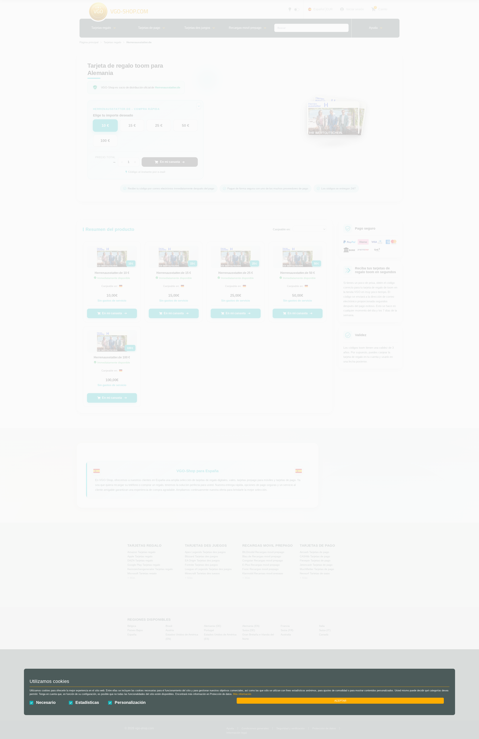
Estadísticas (87, 702)
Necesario (46, 702)
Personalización (130, 702)
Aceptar (340, 700)
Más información (242, 694)
